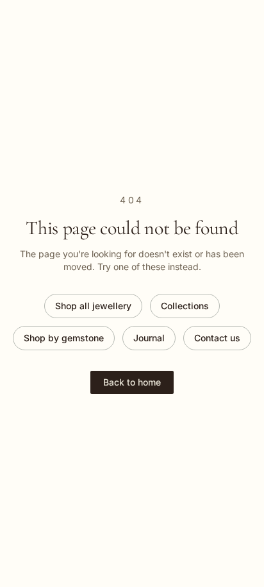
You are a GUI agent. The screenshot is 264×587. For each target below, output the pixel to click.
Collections (185, 305)
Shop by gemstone (64, 337)
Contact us (217, 337)
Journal (149, 337)
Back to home (132, 382)
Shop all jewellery (93, 305)
